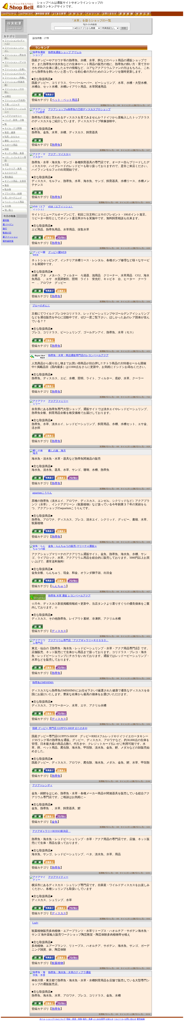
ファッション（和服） (15, 77)
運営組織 (141, 1019)
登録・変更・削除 (74, 1019)
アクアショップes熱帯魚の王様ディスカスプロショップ (79, 109)
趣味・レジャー (12, 140)
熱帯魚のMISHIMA (43, 682)
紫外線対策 (8, 241)
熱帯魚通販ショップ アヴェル (65, 52)
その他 (7, 206)
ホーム (42, 1019)
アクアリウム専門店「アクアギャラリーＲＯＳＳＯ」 (78, 640)
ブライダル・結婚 (13, 193)
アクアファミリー (58, 401)
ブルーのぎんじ (41, 305)
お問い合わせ (130, 1019)
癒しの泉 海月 (57, 450)
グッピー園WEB (57, 252)
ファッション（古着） (15, 69)
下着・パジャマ (12, 104)
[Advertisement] (167, 72)
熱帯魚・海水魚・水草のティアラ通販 (69, 972)
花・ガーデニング (13, 197)
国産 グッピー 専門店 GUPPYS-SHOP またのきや (59, 728)
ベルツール (119, 1019)
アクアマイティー (58, 877)
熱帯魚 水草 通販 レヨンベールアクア (69, 595)
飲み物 (7, 189)
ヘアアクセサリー (13, 116)
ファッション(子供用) (14, 100)
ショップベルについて (56, 1019)
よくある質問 (99, 1019)
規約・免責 (88, 1019)
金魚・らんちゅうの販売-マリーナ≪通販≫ (72, 546)
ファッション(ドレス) (14, 73)
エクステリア (10, 173)
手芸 (6, 164)
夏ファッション (10, 237)
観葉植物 (57, 963)
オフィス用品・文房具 (15, 181)
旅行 (5, 228)
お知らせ (109, 1019)
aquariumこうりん (42, 492)
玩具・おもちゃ (12, 136)
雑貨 (6, 149)
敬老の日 (7, 232)
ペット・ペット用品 (14, 202)
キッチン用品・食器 (14, 153)
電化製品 (8, 177)
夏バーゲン (8, 224)
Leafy (35, 922)
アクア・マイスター (59, 154)
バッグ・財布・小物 (14, 120)
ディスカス (59, 631)
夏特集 (6, 220)
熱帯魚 (56, 144)
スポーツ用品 (10, 145)
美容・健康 (9, 132)
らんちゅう (59, 586)
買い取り (8, 210)
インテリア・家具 (13, 168)
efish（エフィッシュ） (60, 206)
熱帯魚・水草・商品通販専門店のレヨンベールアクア (78, 355)
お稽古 (7, 96)
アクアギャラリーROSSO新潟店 (51, 831)
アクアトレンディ (42, 785)
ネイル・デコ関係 (13, 128)
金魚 (55, 821)
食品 (6, 185)
